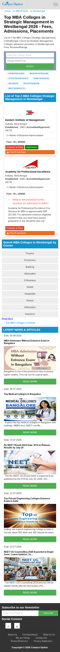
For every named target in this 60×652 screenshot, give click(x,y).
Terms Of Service (19, 641)
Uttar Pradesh (18, 78)
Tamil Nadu (41, 78)
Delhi (13, 83)
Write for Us (49, 634)
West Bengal (17, 88)
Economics (30, 260)
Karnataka (16, 73)
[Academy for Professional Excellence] (30, 164)
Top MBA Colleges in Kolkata (20, 323)
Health (30, 287)
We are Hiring (23, 638)
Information (30, 273)
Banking (30, 267)
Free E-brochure (17, 152)
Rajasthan (31, 83)
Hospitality (30, 294)
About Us (12, 634)
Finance (30, 253)
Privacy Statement (43, 641)
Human (30, 300)
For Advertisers (30, 634)
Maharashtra (39, 73)
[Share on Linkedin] (17, 627)
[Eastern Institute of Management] (30, 112)
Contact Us (41, 638)
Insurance (30, 314)
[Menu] (55, 4)
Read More (7, 318)
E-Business (30, 280)
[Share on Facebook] (8, 627)
